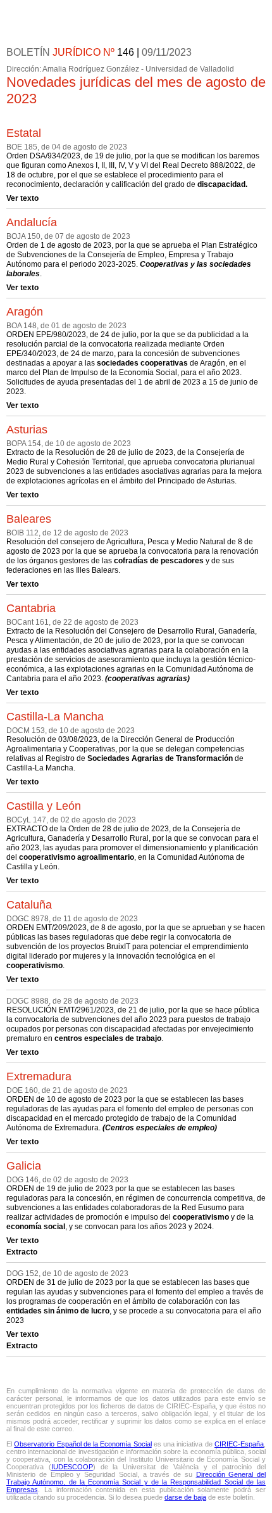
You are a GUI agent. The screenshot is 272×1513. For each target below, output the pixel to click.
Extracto (21, 1252)
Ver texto (22, 198)
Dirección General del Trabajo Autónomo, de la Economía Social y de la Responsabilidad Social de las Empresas (136, 1482)
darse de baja (185, 1497)
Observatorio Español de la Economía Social (82, 1444)
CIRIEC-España (239, 1444)
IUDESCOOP (72, 1467)
